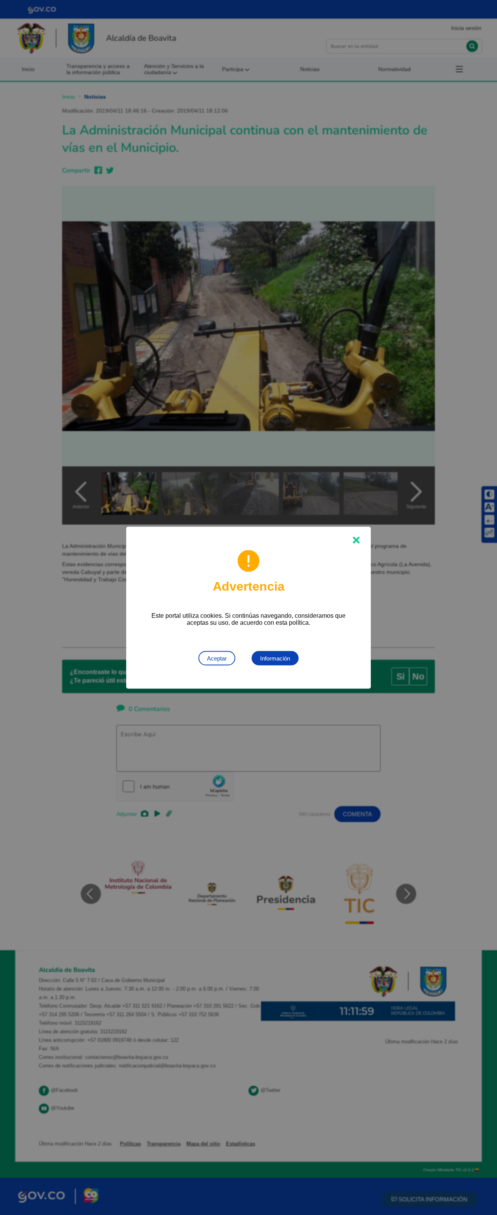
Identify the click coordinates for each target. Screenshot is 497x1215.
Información (275, 658)
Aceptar (217, 658)
